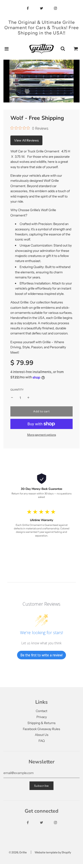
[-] (12, 397)
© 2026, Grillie (18, 852)
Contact (41, 711)
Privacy (41, 717)
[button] (32, 98)
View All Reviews (26, 140)
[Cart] (75, 48)
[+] (28, 397)
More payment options (41, 434)
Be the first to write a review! (41, 655)
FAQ (42, 741)
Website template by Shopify (53, 852)
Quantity (17, 389)
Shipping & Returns (41, 723)
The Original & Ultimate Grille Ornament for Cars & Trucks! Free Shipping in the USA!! (41, 28)
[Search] (62, 48)
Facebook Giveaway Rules (41, 729)
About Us (41, 735)
